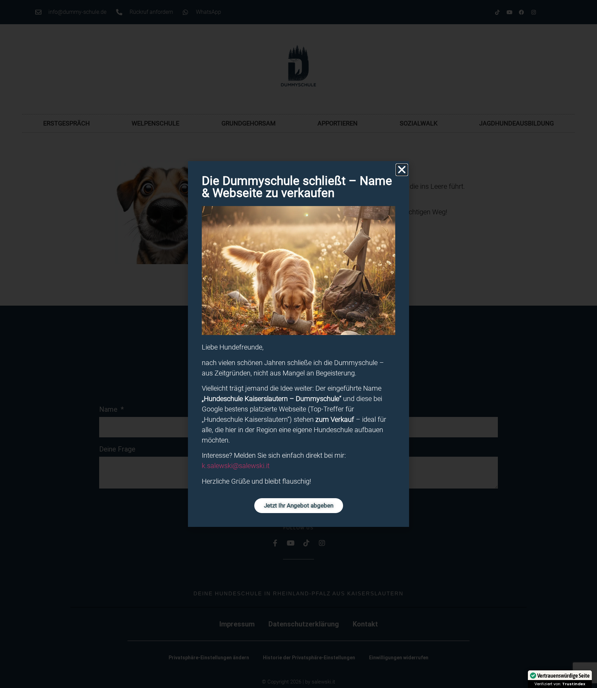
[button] (402, 170)
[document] (298, 344)
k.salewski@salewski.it (235, 466)
